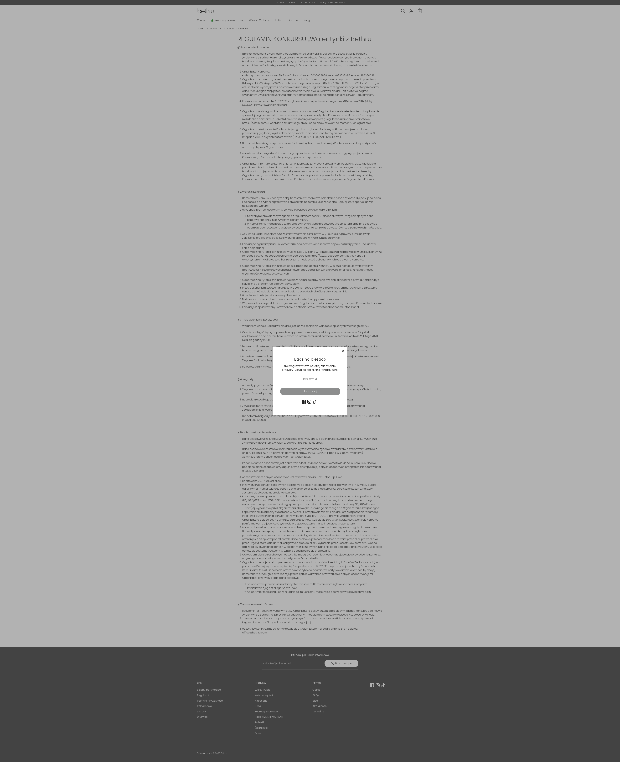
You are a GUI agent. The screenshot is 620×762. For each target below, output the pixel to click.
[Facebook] (304, 402)
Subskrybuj (310, 391)
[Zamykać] (342, 351)
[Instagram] (309, 402)
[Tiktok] (315, 402)
